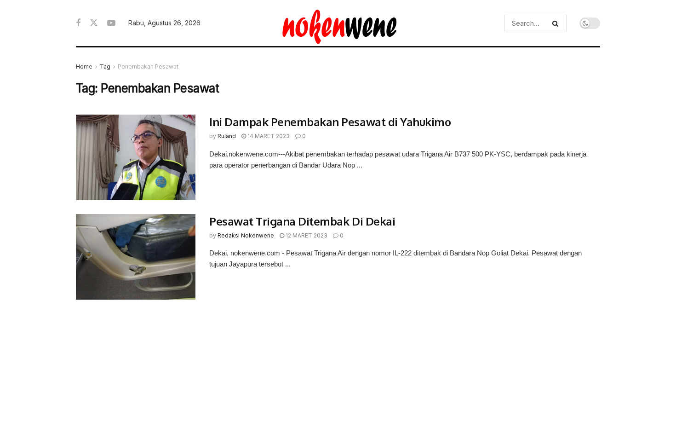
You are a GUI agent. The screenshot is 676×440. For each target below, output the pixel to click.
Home (84, 66)
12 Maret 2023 (305, 235)
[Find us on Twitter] (94, 23)
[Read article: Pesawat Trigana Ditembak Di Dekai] (135, 257)
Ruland (227, 136)
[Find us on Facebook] (78, 23)
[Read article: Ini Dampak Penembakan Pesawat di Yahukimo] (135, 157)
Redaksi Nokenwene (246, 235)
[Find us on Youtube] (111, 23)
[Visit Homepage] (338, 23)
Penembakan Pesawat (148, 66)
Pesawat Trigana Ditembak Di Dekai (302, 221)
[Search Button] (557, 23)
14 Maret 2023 (268, 136)
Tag (105, 66)
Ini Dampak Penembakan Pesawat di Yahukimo (330, 122)
